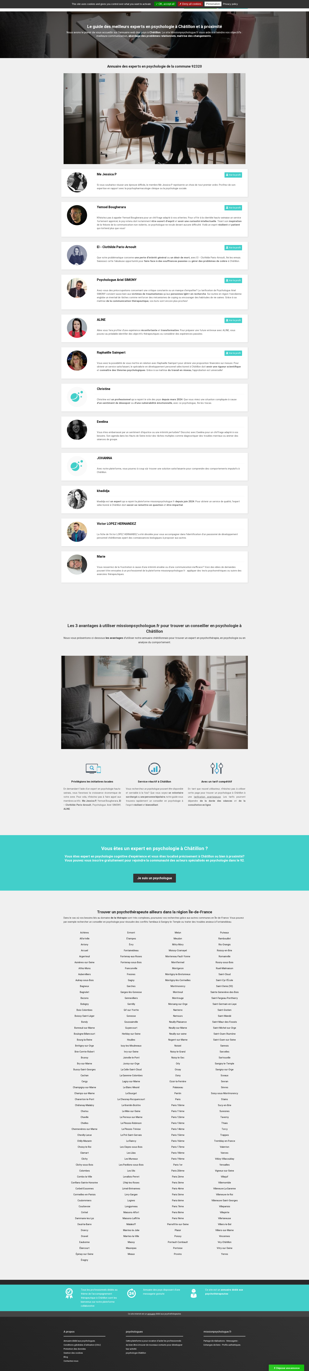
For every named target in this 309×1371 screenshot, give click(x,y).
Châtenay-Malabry (84, 1105)
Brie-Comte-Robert (84, 1051)
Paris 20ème (177, 1170)
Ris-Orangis (225, 944)
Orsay (178, 1069)
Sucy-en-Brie (224, 1105)
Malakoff (131, 1224)
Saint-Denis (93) (224, 986)
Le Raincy (131, 1141)
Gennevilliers (131, 998)
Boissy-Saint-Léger (84, 1016)
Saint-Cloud (225, 974)
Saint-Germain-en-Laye (225, 1004)
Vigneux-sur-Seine (224, 1170)
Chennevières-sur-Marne (84, 1129)
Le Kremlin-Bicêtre (131, 1105)
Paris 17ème (177, 1147)
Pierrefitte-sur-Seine (178, 1224)
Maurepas (131, 1248)
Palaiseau (178, 1087)
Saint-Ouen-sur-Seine (224, 1039)
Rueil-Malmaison (224, 968)
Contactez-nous (71, 1361)
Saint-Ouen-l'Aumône (225, 1034)
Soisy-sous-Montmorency (224, 1093)
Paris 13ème (177, 1123)
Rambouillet (224, 938)
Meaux (131, 1254)
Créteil (84, 1212)
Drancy (84, 1230)
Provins (178, 1254)
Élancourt (84, 1248)
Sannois (224, 1045)
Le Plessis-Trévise (131, 1129)
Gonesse (131, 1016)
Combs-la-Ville (84, 1176)
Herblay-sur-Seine (131, 1034)
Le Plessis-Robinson (131, 1123)
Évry (131, 944)
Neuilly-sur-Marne (178, 1028)
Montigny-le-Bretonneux (177, 974)
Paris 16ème (177, 1141)
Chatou (84, 1111)
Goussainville (131, 1022)
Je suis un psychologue (154, 878)
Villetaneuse (224, 1218)
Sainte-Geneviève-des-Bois (225, 992)
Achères (84, 932)
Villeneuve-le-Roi (224, 1194)
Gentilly (131, 1004)
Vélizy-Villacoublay (224, 1159)
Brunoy (84, 1057)
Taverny (224, 1117)
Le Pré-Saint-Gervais (131, 1135)
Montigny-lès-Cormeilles (178, 980)
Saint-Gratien (224, 1010)
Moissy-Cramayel (178, 950)
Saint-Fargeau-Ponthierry (224, 998)
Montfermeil (177, 962)
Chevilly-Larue (84, 1135)
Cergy (85, 1081)
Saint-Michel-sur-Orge (224, 1028)
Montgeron (178, 968)
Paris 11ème (177, 1111)
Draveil (84, 1236)
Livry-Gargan (131, 1194)
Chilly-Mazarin (84, 1141)
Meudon (178, 938)
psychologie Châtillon (136, 1353)
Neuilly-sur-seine (178, 1034)
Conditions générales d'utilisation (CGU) (82, 1345)
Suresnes (224, 1111)
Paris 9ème (178, 1218)
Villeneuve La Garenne (224, 1188)
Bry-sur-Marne (84, 1063)
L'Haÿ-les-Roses (131, 1182)
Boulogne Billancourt (84, 1034)
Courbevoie (84, 1206)
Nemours (178, 1016)
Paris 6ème (178, 1200)
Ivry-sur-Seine (131, 1051)
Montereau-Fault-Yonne (177, 956)
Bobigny (84, 1004)
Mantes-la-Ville (131, 1236)
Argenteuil (84, 956)
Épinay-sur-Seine (84, 1254)
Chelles (84, 1123)
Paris (178, 1099)
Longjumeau (131, 1206)
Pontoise (178, 1248)
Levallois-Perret (131, 1176)
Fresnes (131, 974)
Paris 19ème (177, 1159)
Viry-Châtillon (224, 1242)
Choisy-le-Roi (84, 1147)
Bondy (84, 1022)
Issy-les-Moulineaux (131, 1045)
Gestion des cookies (73, 1353)
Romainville (224, 956)
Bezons (85, 998)
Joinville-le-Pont (131, 1057)
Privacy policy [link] (230, 4)
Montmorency (178, 986)
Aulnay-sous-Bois (84, 980)
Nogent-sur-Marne (177, 1039)
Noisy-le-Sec (177, 1057)
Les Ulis (131, 1170)
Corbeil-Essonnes (84, 1188)
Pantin (177, 1093)
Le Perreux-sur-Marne (131, 1117)
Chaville (85, 1117)
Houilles (131, 1039)
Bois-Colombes (84, 1010)
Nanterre (178, 1010)
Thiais (224, 1123)
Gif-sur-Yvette (131, 1010)
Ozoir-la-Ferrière (177, 1081)
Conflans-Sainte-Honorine (84, 1182)
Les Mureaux (131, 1159)
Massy (131, 1242)
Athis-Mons (85, 968)
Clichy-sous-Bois (84, 1164)
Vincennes (224, 1236)
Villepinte (224, 1212)
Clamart (84, 1153)
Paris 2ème (178, 1176)
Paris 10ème (177, 1105)
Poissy (177, 1236)
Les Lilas (131, 1153)
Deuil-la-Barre (85, 1224)
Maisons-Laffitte (131, 1218)
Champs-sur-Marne (84, 1093)
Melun (178, 932)
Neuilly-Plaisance (178, 1022)
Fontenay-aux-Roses (131, 956)
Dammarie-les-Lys (84, 1218)
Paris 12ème (177, 1117)
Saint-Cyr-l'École (224, 980)
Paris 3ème (178, 1182)
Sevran (224, 1081)
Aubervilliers (84, 974)
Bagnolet (84, 992)
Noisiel (177, 1045)
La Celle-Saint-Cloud (131, 1069)
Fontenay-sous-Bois (131, 962)
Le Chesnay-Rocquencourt (131, 1099)
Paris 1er (178, 1164)
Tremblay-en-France (224, 1141)
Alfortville (84, 938)
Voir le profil (234, 175)
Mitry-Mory (177, 944)
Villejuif (224, 1176)
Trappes (224, 1135)
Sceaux (224, 1075)
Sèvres (224, 1087)
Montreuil (178, 992)
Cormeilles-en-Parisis (84, 1194)
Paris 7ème (178, 1206)
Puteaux (224, 932)
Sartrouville (224, 1057)
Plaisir (178, 1230)
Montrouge (178, 998)
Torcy (225, 1129)
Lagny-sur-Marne (131, 1081)
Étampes (131, 938)
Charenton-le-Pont (84, 1099)
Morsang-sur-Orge (177, 1004)
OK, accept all (166, 4)
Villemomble (224, 1182)
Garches (131, 986)
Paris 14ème (177, 1129)
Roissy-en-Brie (224, 950)
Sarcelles (224, 1051)
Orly (178, 1063)
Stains (224, 1099)
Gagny (131, 980)
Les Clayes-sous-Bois (131, 1147)
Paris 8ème (178, 1212)
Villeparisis (224, 1206)
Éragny (84, 1260)
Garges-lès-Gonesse (131, 992)
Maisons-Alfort (131, 1212)
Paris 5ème (178, 1194)
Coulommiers (84, 1200)
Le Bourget (131, 1093)
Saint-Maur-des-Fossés (224, 1022)
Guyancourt (131, 1028)
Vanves (224, 1153)
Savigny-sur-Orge (224, 1069)
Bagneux (84, 986)
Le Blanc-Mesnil (131, 1087)
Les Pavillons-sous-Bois (131, 1164)
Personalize (213, 4)
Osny (178, 1075)
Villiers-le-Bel (224, 1224)
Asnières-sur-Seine (84, 962)
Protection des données (75, 1349)
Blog (66, 1357)
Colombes (84, 1170)
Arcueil (84, 950)
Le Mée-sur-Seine (131, 1111)
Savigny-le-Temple (224, 1063)
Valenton (224, 1147)
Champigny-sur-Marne (84, 1087)
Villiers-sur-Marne (224, 1230)
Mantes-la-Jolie (131, 1230)
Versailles (225, 1164)
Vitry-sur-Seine (224, 1248)
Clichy (84, 1159)
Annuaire (68, 1341)
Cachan (85, 1075)
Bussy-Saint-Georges (84, 1069)
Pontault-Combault (178, 1242)
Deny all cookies (191, 4)
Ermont (131, 932)
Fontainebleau (131, 950)
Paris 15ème (177, 1135)
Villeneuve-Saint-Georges (224, 1200)
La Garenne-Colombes (131, 1075)
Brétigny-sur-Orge (84, 1045)
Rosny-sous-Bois (224, 962)
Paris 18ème (177, 1153)
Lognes (131, 1200)
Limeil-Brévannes (131, 1188)
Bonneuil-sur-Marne (84, 1028)
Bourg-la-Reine (84, 1039)
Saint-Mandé (224, 1016)
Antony (84, 944)
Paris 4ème (178, 1188)
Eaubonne (84, 1242)
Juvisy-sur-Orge (131, 1063)
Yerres (224, 1254)
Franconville (131, 968)
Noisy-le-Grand (177, 1051)
